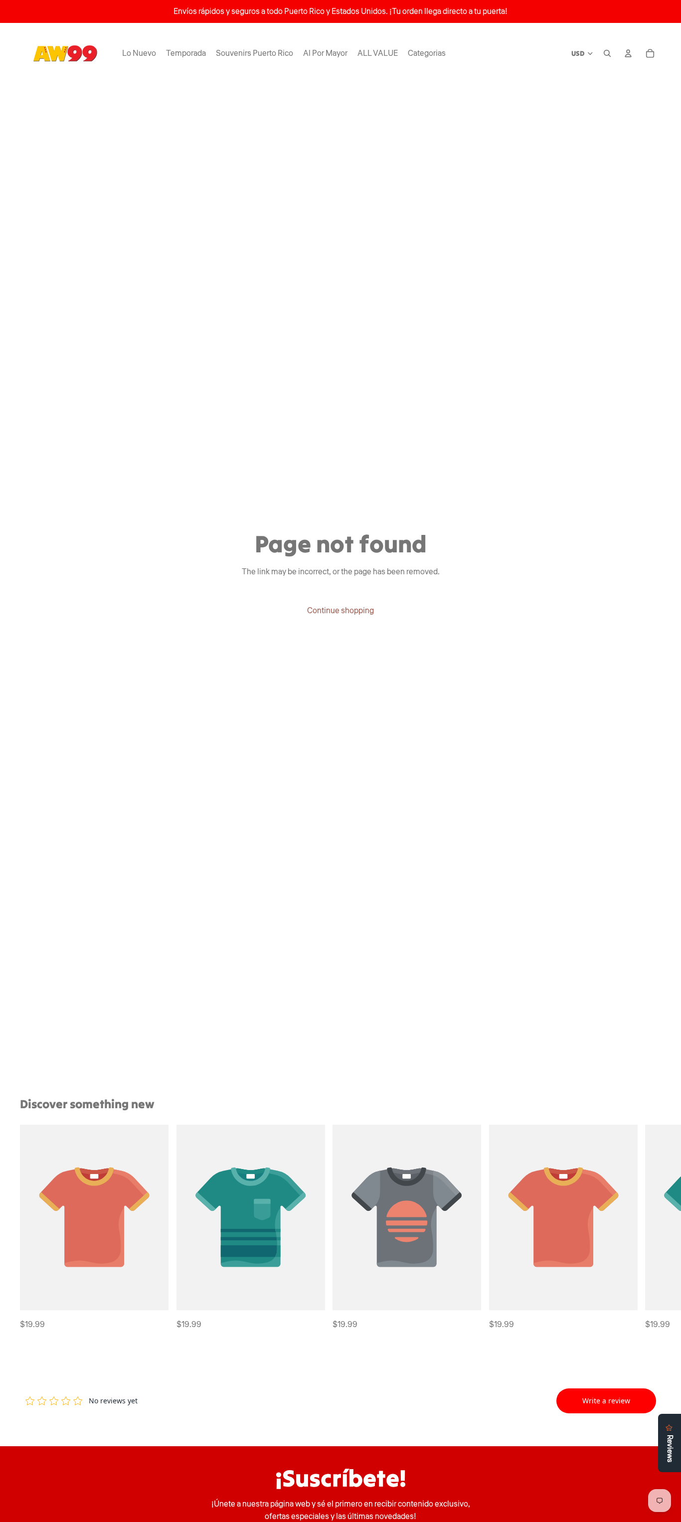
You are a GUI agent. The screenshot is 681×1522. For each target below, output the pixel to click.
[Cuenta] (628, 53)
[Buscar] (607, 53)
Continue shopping (340, 610)
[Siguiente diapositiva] (650, 1228)
